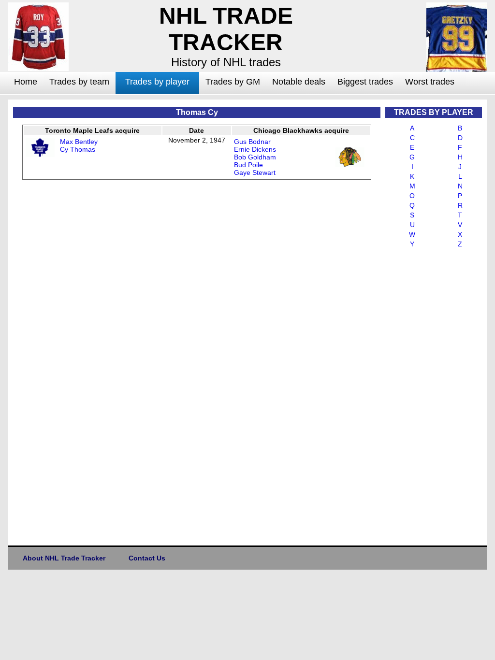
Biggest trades (365, 81)
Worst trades (429, 81)
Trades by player (157, 81)
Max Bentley (79, 141)
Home (25, 81)
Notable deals (298, 81)
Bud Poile (248, 165)
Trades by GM (232, 81)
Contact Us (147, 558)
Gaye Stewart (255, 172)
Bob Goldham (255, 157)
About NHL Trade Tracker (64, 558)
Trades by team (79, 81)
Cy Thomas (77, 149)
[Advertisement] (424, 394)
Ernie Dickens (255, 149)
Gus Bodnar (252, 141)
